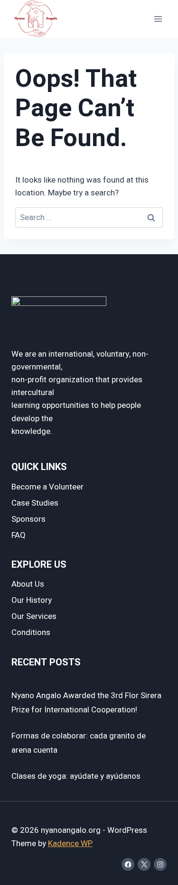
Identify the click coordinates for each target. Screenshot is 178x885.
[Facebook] (128, 864)
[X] (144, 864)
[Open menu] (158, 18)
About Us (27, 584)
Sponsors (28, 519)
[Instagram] (160, 864)
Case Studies (34, 503)
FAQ (18, 535)
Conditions (30, 632)
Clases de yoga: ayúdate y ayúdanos (76, 776)
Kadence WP (70, 843)
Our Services (33, 616)
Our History (31, 600)
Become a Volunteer (47, 487)
